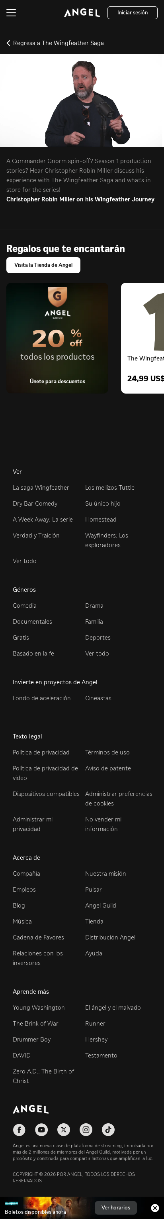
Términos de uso (107, 752)
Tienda (94, 921)
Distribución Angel (110, 937)
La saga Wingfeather (41, 487)
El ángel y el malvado (113, 1007)
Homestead (101, 519)
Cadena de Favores (38, 937)
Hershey (96, 1039)
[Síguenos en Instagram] (86, 1129)
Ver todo (25, 561)
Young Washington (39, 1007)
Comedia (25, 605)
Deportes (98, 637)
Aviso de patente (108, 768)
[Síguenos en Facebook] (19, 1129)
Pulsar (93, 889)
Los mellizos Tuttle (110, 487)
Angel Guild (100, 905)
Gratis (21, 637)
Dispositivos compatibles (46, 794)
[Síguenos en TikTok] (108, 1129)
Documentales (32, 621)
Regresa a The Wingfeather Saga (58, 43)
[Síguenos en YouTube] (41, 1129)
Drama (94, 605)
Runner (95, 1023)
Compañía (26, 873)
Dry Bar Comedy (35, 503)
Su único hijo (103, 503)
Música (22, 921)
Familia (94, 621)
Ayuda (93, 953)
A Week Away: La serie (43, 519)
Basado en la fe (33, 653)
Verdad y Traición (36, 535)
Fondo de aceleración (42, 698)
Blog (19, 905)
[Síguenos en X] (63, 1129)
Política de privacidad (41, 752)
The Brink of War (36, 1023)
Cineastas (98, 698)
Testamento (101, 1055)
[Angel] (82, 12)
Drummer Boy (32, 1039)
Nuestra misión (105, 873)
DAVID (22, 1055)
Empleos (24, 889)
